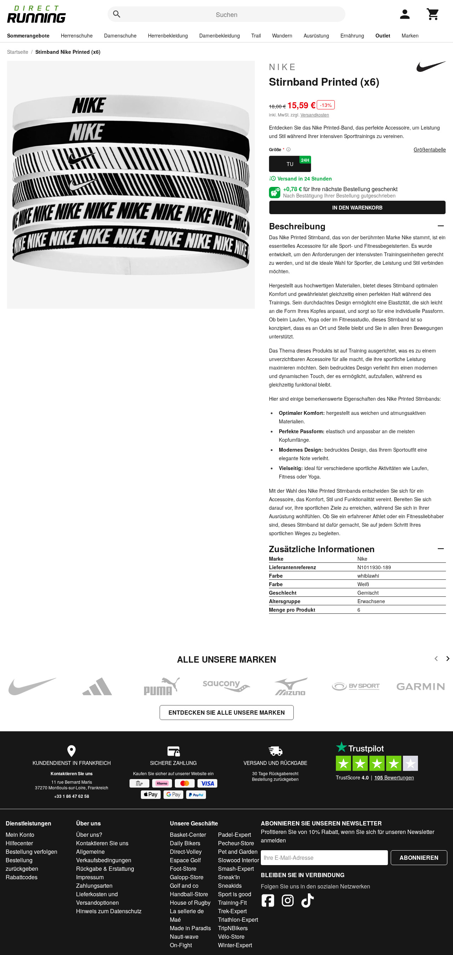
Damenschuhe (120, 35)
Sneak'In (229, 877)
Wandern (282, 35)
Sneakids (230, 885)
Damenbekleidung (219, 35)
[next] (448, 659)
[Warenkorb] (433, 14)
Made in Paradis (190, 928)
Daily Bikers (185, 843)
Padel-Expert (234, 834)
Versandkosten (314, 114)
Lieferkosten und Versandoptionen (97, 898)
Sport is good (234, 894)
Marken (410, 35)
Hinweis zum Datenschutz (109, 911)
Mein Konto (20, 834)
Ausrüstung (316, 35)
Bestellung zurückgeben (275, 779)
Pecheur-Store (236, 843)
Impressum (90, 877)
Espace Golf (185, 860)
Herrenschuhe (77, 35)
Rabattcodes (22, 877)
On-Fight (181, 945)
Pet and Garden (238, 851)
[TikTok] (307, 901)
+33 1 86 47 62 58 (71, 796)
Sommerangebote (28, 35)
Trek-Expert (232, 911)
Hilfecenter (19, 843)
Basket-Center (188, 834)
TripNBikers (233, 928)
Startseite (17, 51)
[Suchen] (117, 14)
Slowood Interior (238, 860)
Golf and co (184, 885)
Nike (283, 66)
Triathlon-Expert (238, 919)
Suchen (226, 14)
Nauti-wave (184, 936)
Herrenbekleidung (168, 35)
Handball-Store (189, 894)
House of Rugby (190, 902)
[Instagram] (288, 901)
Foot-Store (183, 868)
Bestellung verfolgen (31, 851)
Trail (256, 35)
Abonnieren (419, 857)
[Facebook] (268, 901)
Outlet (382, 35)
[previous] (436, 659)
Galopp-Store (186, 877)
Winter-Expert (235, 945)
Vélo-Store (231, 936)
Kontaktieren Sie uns (72, 773)
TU (298, 162)
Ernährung (352, 35)
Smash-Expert (236, 868)
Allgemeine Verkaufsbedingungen (103, 855)
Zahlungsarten (94, 885)
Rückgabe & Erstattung (105, 868)
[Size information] (288, 149)
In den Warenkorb (357, 207)
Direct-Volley (186, 851)
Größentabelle (430, 149)
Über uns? (89, 834)
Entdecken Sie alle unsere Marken (226, 712)
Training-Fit (232, 902)
